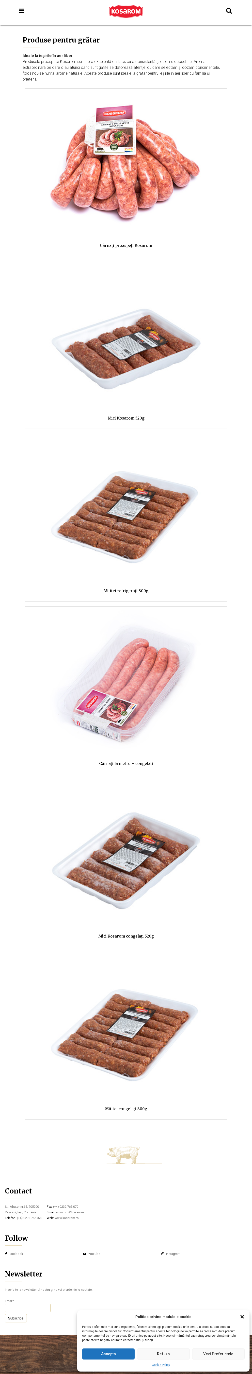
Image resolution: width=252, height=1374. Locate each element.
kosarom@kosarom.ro (72, 1212)
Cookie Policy (161, 1365)
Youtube (94, 1254)
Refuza (163, 1354)
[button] (242, 1316)
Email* (9, 1301)
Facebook (15, 1254)
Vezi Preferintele (218, 1354)
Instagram (172, 1254)
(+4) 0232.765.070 (29, 1218)
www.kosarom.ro (67, 1218)
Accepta (108, 1354)
